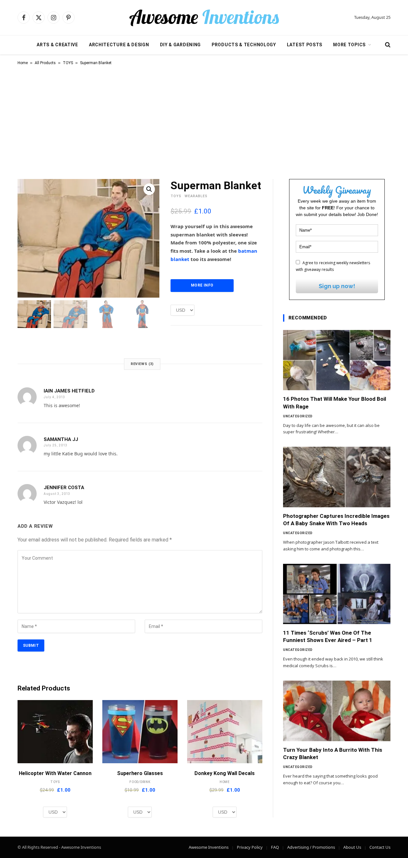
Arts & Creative (57, 44)
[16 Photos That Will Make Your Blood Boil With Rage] (336, 360)
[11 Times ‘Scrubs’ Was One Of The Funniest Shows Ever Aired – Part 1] (336, 594)
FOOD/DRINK (139, 782)
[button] (149, 189)
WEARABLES (196, 196)
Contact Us (379, 847)
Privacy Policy (250, 847)
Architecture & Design (119, 44)
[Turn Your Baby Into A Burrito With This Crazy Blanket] (336, 711)
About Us (352, 847)
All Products (45, 63)
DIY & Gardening (180, 44)
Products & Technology (244, 44)
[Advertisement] (204, 121)
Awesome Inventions (209, 847)
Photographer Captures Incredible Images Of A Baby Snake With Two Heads (336, 519)
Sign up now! (337, 286)
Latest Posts (304, 44)
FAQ (275, 847)
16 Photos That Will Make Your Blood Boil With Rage (334, 402)
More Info (202, 285)
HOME (225, 782)
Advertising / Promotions (311, 847)
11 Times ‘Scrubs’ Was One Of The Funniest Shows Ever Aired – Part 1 (327, 636)
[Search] (387, 45)
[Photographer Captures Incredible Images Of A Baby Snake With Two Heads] (336, 477)
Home (23, 63)
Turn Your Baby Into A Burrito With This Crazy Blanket (332, 753)
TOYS (68, 63)
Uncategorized (298, 416)
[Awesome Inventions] (204, 17)
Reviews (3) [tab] (142, 364)
